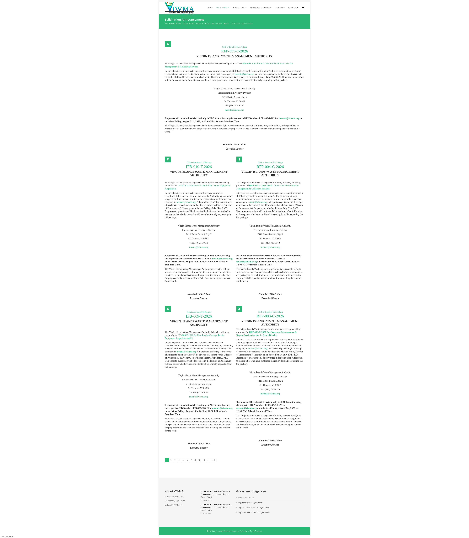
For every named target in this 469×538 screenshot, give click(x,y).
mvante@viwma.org (244, 74)
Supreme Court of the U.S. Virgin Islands (254, 512)
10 (204, 460)
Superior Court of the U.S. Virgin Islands (253, 507)
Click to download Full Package (234, 47)
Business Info (239, 7)
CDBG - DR (292, 7)
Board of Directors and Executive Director (212, 23)
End (213, 460)
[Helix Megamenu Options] (303, 7)
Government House (246, 497)
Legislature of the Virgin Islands (250, 502)
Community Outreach (260, 7)
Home (210, 7)
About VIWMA (222, 7)
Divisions (279, 7)
